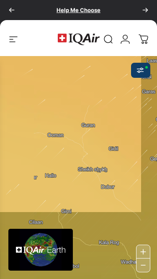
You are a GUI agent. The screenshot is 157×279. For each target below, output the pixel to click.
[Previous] (12, 10)
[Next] (145, 10)
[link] (108, 39)
